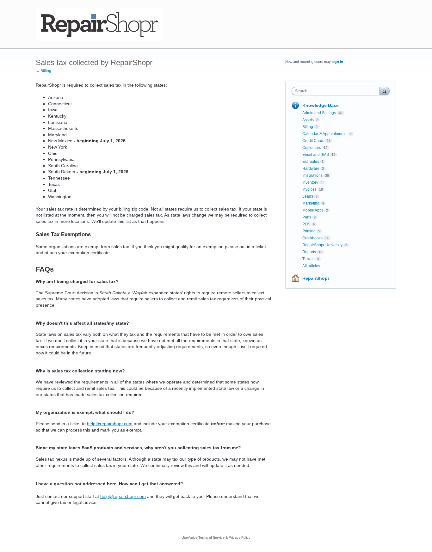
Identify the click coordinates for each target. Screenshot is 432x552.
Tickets (308, 259)
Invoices (309, 189)
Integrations (312, 175)
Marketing (310, 203)
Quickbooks (312, 238)
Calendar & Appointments (324, 134)
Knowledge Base (320, 105)
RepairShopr (315, 278)
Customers (311, 147)
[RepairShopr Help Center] (99, 24)
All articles (311, 266)
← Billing (43, 71)
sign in (337, 62)
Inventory (310, 182)
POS (306, 224)
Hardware (310, 168)
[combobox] (337, 91)
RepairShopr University (322, 245)
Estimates (310, 161)
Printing (309, 231)
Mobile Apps (313, 210)
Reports (309, 252)
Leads (307, 196)
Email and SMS (315, 154)
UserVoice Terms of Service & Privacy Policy (216, 537)
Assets (308, 120)
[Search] (385, 91)
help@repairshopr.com (110, 423)
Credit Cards (313, 140)
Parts (306, 217)
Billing (307, 127)
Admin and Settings (319, 113)
